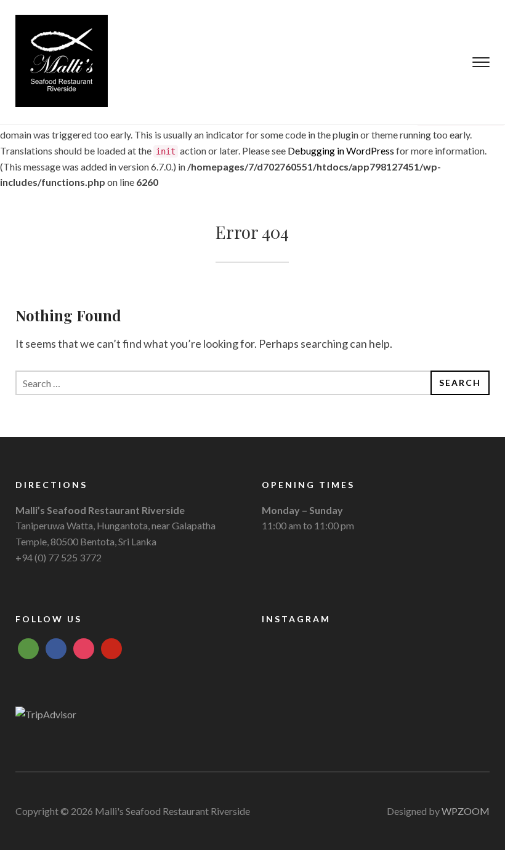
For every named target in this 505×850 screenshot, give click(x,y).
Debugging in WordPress (341, 150)
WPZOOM (466, 811)
